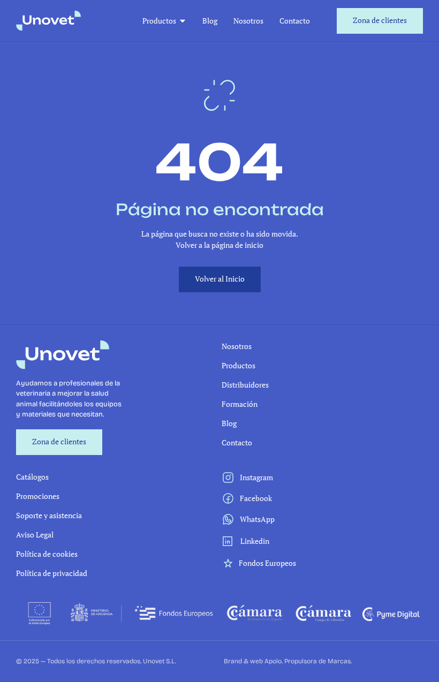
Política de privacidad (51, 573)
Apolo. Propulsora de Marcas (307, 661)
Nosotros (248, 21)
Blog (209, 21)
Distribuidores (245, 385)
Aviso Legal (35, 534)
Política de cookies (47, 554)
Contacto (294, 21)
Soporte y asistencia (49, 515)
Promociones (37, 496)
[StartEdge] (48, 21)
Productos (159, 21)
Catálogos (32, 477)
